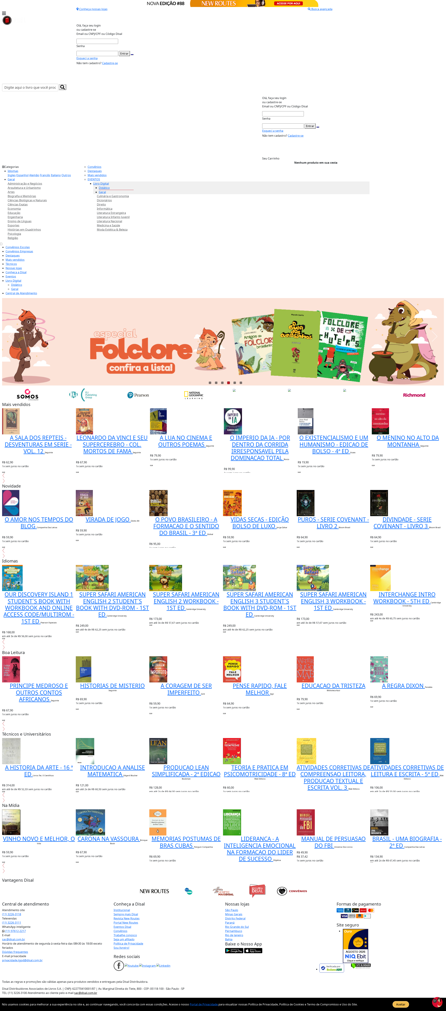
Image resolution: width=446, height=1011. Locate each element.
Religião (13, 238)
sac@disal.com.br (13, 939)
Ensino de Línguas (20, 221)
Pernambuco (233, 931)
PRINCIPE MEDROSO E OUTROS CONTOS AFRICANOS (39, 692)
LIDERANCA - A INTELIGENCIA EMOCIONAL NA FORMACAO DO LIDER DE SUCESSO (260, 848)
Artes (11, 192)
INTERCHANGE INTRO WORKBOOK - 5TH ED (404, 598)
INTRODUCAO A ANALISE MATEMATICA (112, 771)
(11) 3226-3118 (11, 914)
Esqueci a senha (87, 58)
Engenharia (15, 217)
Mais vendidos (97, 175)
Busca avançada (321, 9)
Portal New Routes (126, 923)
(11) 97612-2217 (15, 931)
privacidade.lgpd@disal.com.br (22, 960)
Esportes (13, 225)
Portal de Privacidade (204, 1004)
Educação (14, 213)
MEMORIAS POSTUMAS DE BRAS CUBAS (186, 842)
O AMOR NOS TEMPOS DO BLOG (39, 523)
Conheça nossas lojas (93, 9)
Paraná (229, 923)
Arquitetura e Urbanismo (24, 188)
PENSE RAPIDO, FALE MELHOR (260, 689)
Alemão (34, 175)
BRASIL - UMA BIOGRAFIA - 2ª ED (407, 842)
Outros (66, 175)
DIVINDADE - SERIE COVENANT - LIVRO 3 (403, 523)
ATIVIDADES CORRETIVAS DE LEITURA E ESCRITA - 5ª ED (407, 771)
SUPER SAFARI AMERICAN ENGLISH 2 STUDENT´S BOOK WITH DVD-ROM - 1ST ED (112, 604)
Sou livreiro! (121, 948)
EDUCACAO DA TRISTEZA (333, 685)
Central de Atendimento (21, 293)
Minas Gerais (233, 914)
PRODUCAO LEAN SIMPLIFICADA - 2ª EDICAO (186, 771)
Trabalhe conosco (125, 935)
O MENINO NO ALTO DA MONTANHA (408, 441)
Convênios (94, 167)
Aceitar (400, 1004)
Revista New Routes (127, 918)
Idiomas (13, 171)
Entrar (124, 53)
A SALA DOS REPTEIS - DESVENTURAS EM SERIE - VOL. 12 (38, 444)
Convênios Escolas (18, 247)
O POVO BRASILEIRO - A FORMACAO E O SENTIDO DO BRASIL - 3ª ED (186, 526)
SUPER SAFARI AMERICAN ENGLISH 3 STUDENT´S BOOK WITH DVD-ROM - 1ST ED (259, 604)
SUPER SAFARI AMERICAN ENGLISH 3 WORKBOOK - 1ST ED (333, 601)
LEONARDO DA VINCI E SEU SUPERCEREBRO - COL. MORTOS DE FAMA (112, 444)
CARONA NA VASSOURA (109, 838)
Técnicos (11, 264)
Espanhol (22, 175)
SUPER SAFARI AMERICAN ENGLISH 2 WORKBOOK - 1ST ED (186, 601)
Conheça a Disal (16, 272)
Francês (45, 175)
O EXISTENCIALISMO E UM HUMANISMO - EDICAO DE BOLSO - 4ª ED (333, 444)
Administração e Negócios (25, 183)
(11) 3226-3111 (11, 923)
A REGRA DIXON (403, 685)
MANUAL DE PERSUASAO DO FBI (333, 842)
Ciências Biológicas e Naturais (27, 200)
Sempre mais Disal (126, 914)
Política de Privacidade (128, 943)
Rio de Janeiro (234, 935)
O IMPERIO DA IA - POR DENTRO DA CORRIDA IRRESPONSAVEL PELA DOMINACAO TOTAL (260, 447)
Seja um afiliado (124, 939)
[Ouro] (355, 946)
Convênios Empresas (19, 251)
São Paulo (231, 910)
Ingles (12, 175)
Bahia (228, 939)
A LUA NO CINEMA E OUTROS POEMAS (185, 441)
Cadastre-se (110, 63)
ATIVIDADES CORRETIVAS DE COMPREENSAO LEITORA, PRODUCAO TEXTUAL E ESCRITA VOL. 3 (333, 777)
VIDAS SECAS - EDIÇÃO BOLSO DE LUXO (260, 523)
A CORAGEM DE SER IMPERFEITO (186, 689)
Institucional (122, 910)
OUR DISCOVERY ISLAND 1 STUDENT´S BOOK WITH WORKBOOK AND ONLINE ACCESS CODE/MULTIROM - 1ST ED (38, 608)
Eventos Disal (122, 927)
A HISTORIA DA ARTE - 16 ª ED (39, 771)
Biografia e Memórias (22, 196)
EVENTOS (94, 179)
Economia (14, 209)
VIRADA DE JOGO (108, 519)
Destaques (95, 171)
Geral (11, 179)
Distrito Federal (235, 918)
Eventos (11, 276)
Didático (104, 188)
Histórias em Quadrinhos (24, 229)
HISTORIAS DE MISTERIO (112, 685)
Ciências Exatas (18, 204)
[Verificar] (361, 965)
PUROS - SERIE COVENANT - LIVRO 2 (333, 523)
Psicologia (14, 234)
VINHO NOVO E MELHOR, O (39, 838)
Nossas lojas (14, 268)
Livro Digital (101, 183)
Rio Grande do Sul (237, 927)
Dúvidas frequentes (15, 952)
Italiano (56, 175)
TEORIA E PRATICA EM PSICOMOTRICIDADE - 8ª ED (260, 771)
